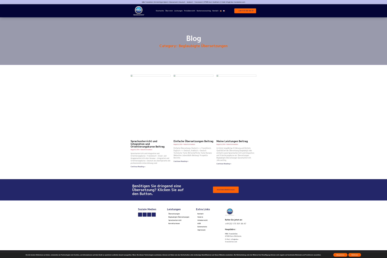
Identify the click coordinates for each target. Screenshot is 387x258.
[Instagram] (149, 215)
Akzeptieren (340, 255)
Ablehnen (354, 255)
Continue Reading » (138, 167)
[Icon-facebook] (140, 215)
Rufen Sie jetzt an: (233, 220)
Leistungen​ (178, 11)
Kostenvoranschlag (204, 11)
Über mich (169, 11)
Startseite (160, 11)
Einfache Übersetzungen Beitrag (193, 141)
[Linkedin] (154, 215)
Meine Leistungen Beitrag (232, 141)
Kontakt (215, 11)
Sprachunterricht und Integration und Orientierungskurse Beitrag (148, 143)
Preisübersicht (189, 11)
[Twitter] (145, 215)
